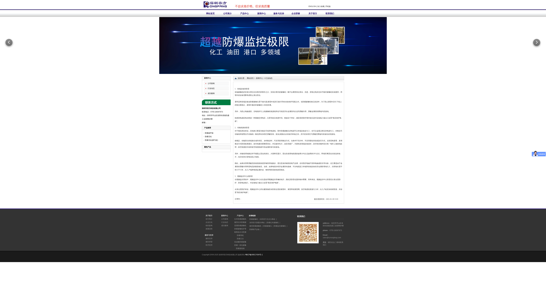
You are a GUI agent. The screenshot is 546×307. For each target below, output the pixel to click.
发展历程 (209, 229)
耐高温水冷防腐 (240, 232)
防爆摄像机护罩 (240, 229)
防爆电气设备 (254, 229)
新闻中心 (261, 13)
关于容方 (313, 13)
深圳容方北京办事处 (267, 219)
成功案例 (211, 93)
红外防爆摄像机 (240, 219)
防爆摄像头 (267, 226)
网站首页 (210, 13)
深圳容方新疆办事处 (257, 223)
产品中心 (244, 13)
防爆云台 (240, 239)
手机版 (328, 6)
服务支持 (209, 238)
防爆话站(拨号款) (211, 140)
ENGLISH (312, 6)
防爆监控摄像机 (280, 226)
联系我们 (330, 13)
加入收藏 (320, 6)
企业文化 (209, 222)
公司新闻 (211, 83)
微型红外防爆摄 (240, 222)
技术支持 (209, 245)
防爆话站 (208, 137)
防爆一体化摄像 (240, 245)
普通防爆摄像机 (240, 226)
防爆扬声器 (209, 133)
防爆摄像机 (253, 219)
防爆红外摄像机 (273, 223)
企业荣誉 (295, 13)
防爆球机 (240, 235)
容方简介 (209, 219)
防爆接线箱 (240, 248)
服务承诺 (209, 242)
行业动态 (211, 88)
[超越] (273, 55)
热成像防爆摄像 (240, 242)
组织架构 (209, 226)
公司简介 (227, 13)
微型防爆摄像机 (255, 226)
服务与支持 (278, 13)
